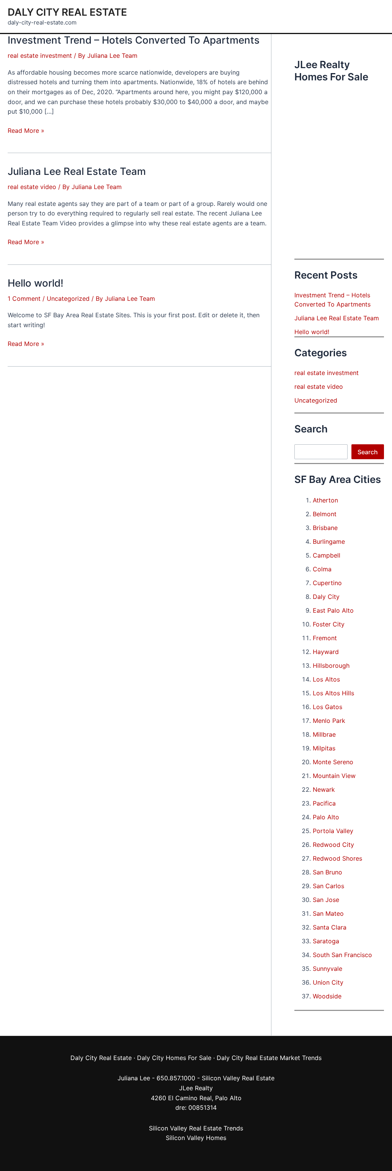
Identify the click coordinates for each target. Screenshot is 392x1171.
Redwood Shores (337, 858)
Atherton (325, 500)
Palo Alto (326, 817)
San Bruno (327, 872)
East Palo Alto (333, 610)
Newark (324, 789)
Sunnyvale (327, 968)
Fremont (325, 638)
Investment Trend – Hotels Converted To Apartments (134, 40)
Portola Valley (333, 831)
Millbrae (324, 734)
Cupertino (327, 583)
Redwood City (333, 844)
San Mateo (328, 913)
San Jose (326, 900)
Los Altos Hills (333, 693)
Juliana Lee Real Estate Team (77, 171)
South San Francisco (342, 955)
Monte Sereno (333, 762)
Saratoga (326, 941)
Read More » (26, 131)
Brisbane (325, 528)
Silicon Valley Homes (196, 1138)
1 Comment (24, 298)
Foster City (329, 624)
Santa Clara (329, 927)
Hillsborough (331, 665)
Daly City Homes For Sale (174, 1058)
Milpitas (324, 748)
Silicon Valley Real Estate (238, 1078)
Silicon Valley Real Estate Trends (196, 1128)
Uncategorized (68, 298)
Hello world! (36, 283)
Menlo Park (329, 720)
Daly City (326, 596)
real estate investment (40, 55)
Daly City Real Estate (67, 12)
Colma (322, 569)
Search (368, 452)
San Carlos (328, 886)
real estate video (32, 187)
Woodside (327, 996)
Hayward (326, 652)
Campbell (326, 555)
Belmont (324, 514)
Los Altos (326, 679)
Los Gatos (327, 707)
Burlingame (329, 541)
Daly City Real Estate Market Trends (269, 1058)
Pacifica (324, 803)
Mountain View (334, 776)
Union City (328, 982)
